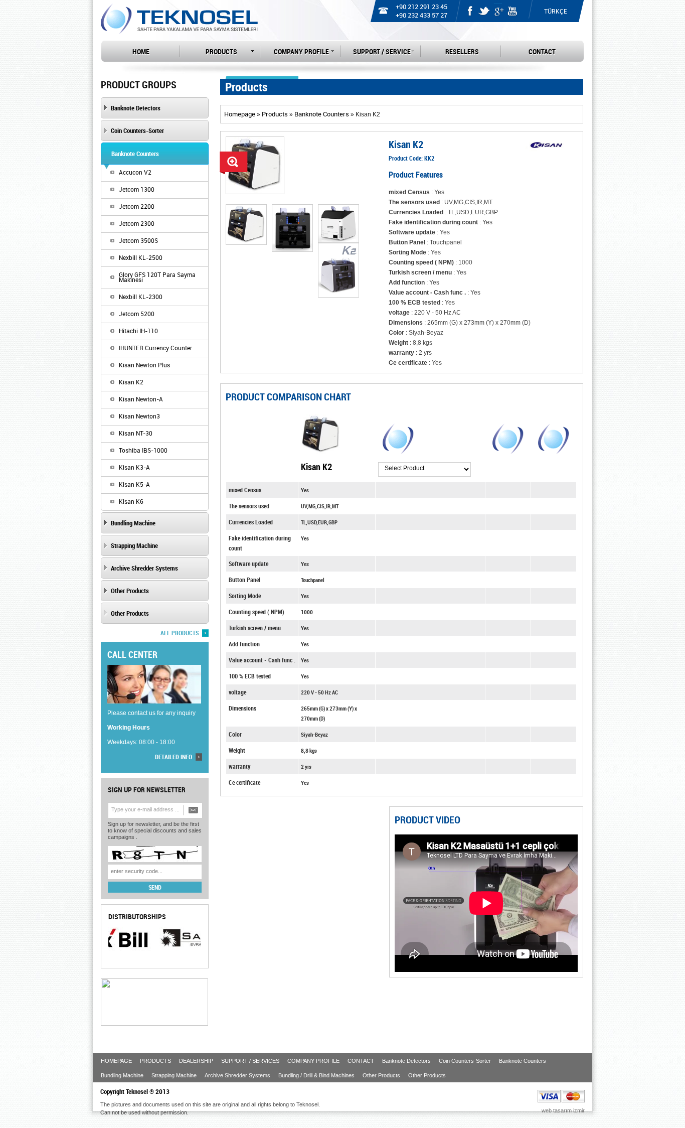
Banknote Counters (321, 113)
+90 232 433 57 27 (421, 15)
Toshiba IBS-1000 (143, 450)
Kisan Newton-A (141, 399)
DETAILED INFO (173, 757)
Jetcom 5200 (136, 314)
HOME (140, 51)
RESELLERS (462, 51)
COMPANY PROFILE (301, 51)
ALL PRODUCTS (179, 633)
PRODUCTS (221, 51)
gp (498, 10)
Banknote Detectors (406, 1061)
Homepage (239, 113)
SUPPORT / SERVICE (382, 51)
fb (470, 10)
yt (512, 10)
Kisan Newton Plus (144, 365)
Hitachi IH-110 (138, 331)
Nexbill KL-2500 (140, 257)
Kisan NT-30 (135, 433)
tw (484, 10)
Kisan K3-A (134, 467)
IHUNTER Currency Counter (155, 348)
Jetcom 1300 (136, 189)
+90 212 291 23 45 (421, 6)
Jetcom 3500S (138, 240)
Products (275, 113)
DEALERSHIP (196, 1061)
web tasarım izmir (563, 1110)
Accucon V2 (135, 172)
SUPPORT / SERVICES (250, 1061)
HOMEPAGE (116, 1061)
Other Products (381, 1075)
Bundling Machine (122, 1075)
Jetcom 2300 (136, 223)
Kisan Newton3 (139, 416)
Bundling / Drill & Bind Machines (316, 1075)
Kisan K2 (131, 382)
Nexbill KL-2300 (140, 297)
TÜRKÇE (555, 11)
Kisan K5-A (134, 484)
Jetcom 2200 (136, 206)
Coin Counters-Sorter (465, 1061)
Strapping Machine (174, 1075)
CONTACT (542, 51)
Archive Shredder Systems (237, 1075)
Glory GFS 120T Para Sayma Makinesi (157, 277)
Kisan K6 (131, 501)
